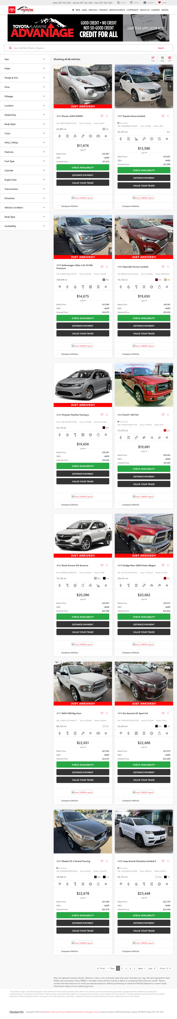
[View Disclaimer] (106, 136)
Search (161, 48)
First (102, 968)
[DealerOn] (17, 1011)
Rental (165, 9)
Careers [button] (155, 9)
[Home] (73, 9)
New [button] (78, 9)
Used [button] (84, 9)
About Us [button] (145, 9)
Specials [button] (93, 9)
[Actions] (106, 116)
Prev (112, 968)
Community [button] (132, 9)
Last (151, 968)
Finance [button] (103, 9)
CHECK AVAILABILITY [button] (83, 167)
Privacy (61, 1012)
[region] (82, 157)
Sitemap (54, 1012)
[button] (109, 86)
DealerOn (46, 1012)
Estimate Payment (82, 175)
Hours (96, 1012)
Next (141, 968)
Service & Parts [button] (117, 9)
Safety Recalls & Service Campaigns (79, 1012)
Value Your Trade (82, 182)
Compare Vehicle (69, 206)
